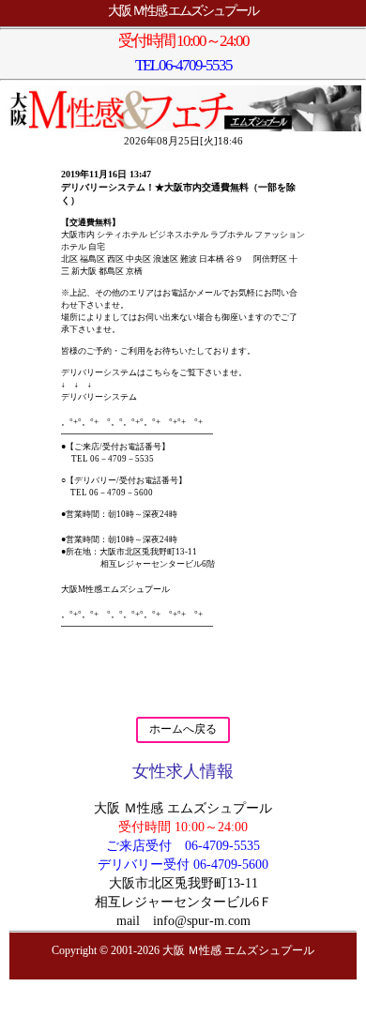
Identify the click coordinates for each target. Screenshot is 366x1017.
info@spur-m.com (202, 921)
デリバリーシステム (99, 397)
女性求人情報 (183, 771)
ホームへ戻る (183, 729)
